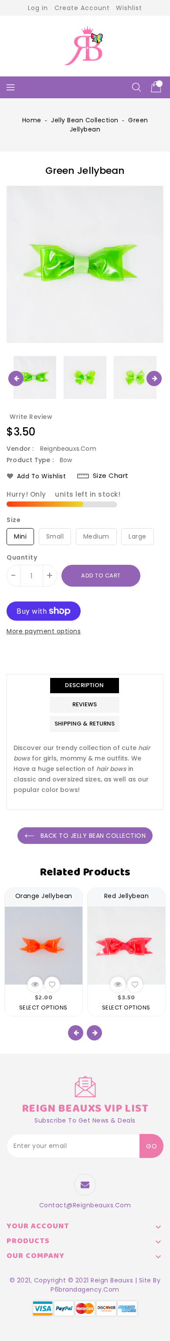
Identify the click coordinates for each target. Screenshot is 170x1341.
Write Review (31, 416)
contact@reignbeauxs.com (85, 1205)
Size (13, 519)
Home (31, 120)
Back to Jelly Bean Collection (92, 835)
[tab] (85, 685)
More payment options (44, 631)
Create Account (82, 7)
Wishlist (129, 7)
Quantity (22, 557)
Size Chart (111, 475)
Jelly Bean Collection (85, 120)
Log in (38, 7)
